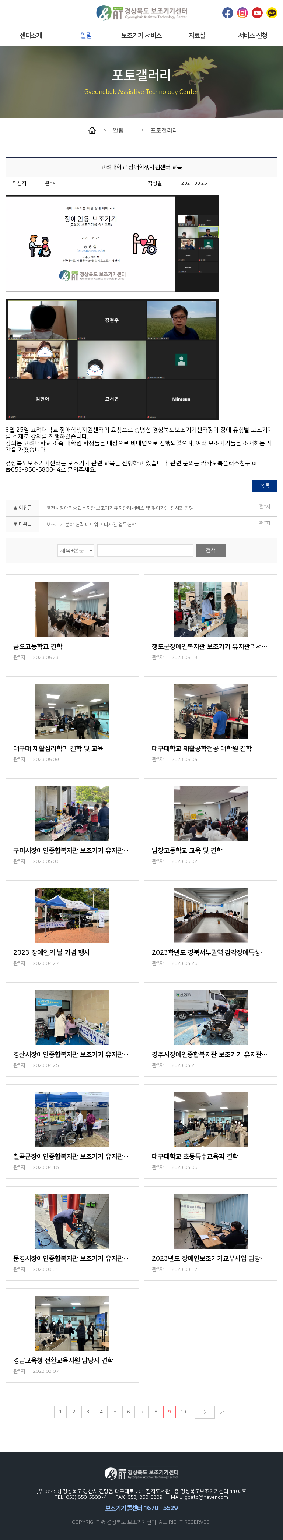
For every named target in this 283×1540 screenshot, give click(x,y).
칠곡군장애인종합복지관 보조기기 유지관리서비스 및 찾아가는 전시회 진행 (72, 1156)
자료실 (197, 35)
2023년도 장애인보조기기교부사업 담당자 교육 (210, 1258)
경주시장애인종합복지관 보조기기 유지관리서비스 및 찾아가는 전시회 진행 (210, 1054)
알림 (85, 35)
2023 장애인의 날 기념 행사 (51, 952)
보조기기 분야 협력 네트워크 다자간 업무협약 (91, 524)
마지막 (222, 1412)
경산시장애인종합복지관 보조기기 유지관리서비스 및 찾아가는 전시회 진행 (72, 1054)
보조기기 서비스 (141, 35)
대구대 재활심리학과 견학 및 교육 (58, 749)
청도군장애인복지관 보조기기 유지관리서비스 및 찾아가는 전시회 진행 (210, 647)
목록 (265, 486)
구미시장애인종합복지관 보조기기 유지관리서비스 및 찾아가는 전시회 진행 (72, 850)
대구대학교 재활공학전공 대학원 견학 (202, 749)
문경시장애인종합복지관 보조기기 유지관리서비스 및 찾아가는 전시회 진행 (72, 1258)
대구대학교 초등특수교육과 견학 (195, 1156)
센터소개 (31, 35)
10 (183, 1411)
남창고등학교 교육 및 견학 (187, 850)
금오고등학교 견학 (37, 647)
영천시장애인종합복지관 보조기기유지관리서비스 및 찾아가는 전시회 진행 (119, 508)
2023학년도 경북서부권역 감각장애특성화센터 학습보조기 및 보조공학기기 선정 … (210, 952)
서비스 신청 (252, 35)
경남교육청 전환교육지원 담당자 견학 (63, 1360)
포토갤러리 (164, 130)
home (95, 130)
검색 (211, 550)
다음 (205, 1412)
